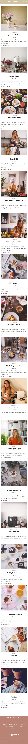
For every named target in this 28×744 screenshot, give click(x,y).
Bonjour (14, 656)
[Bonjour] (14, 639)
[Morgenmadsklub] (14, 101)
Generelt (14, 198)
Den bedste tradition (14, 324)
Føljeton (14, 694)
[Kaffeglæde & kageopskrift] (14, 556)
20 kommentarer (6, 210)
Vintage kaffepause (14, 490)
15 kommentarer (6, 293)
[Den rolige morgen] (14, 432)
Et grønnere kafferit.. (14, 35)
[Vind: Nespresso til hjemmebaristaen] (14, 349)
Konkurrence (14, 529)
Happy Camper (14, 407)
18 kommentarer (6, 252)
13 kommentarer (6, 624)
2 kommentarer (6, 335)
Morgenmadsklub (14, 117)
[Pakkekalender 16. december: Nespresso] (14, 515)
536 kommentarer (7, 169)
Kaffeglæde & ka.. (14, 573)
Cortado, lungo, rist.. (14, 242)
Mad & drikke (14, 32)
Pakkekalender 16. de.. (14, 531)
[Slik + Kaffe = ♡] (14, 266)
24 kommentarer (6, 459)
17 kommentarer (6, 500)
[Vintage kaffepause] (14, 473)
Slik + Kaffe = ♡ (14, 283)
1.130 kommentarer (7, 376)
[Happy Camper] (14, 391)
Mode (10, 724)
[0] (26, 2)
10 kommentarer (6, 45)
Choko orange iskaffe (14, 614)
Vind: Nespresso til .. (14, 366)
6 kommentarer (6, 86)
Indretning (12, 726)
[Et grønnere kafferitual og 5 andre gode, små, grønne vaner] (14, 18)
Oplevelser (20, 726)
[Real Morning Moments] (14, 184)
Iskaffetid (14, 159)
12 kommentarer (6, 707)
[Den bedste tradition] (14, 308)
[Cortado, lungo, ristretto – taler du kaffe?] (14, 225)
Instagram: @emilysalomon (14, 717)
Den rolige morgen (14, 449)
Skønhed (16, 724)
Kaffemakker (14, 76)
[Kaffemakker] (14, 60)
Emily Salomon (13, 2)
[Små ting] (14, 680)
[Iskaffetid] (14, 142)
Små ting (14, 697)
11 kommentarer (6, 128)
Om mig (5, 724)
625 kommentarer (7, 583)
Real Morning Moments (14, 200)
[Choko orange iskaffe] (14, 597)
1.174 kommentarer (7, 542)
